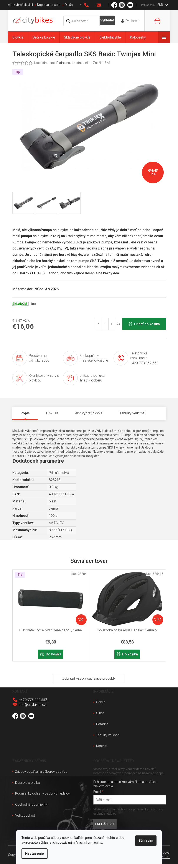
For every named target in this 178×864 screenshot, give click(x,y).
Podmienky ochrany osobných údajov (42, 793)
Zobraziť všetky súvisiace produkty (89, 678)
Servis (100, 702)
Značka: (101, 62)
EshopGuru (162, 857)
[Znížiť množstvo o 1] (98, 324)
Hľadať (107, 20)
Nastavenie (34, 853)
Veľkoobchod (25, 815)
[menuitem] (18, 37)
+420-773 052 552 (33, 700)
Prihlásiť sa (105, 824)
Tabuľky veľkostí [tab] (132, 413)
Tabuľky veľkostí (107, 735)
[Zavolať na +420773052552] (90, 5)
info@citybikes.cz (32, 705)
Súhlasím (145, 840)
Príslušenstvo (59, 473)
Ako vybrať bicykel (20, 4)
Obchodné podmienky (31, 804)
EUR (160, 4)
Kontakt (101, 746)
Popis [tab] (25, 413)
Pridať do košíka (147, 324)
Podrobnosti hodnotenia (72, 62)
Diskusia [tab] (52, 413)
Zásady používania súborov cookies (41, 772)
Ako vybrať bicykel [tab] (89, 413)
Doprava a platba (48, 4)
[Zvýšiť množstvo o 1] (111, 324)
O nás (69, 4)
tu (100, 842)
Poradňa (102, 724)
